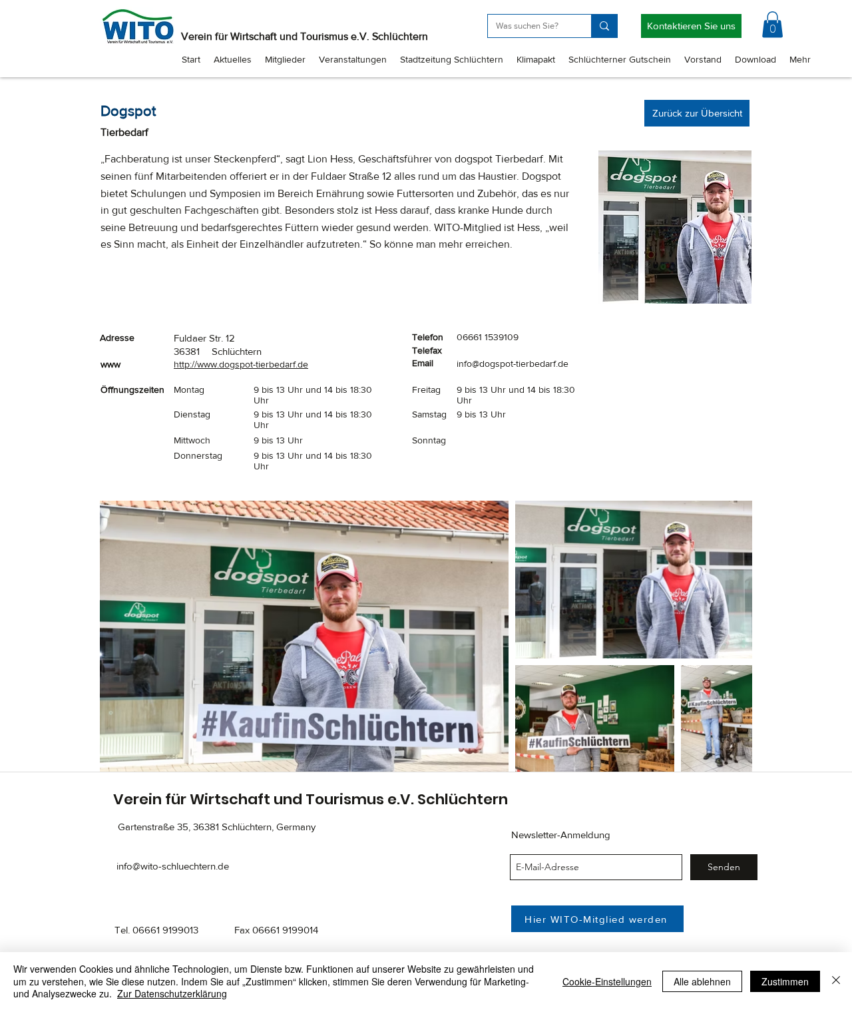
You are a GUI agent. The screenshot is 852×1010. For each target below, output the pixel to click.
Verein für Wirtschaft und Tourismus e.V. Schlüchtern (304, 36)
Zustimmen (785, 981)
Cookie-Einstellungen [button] (607, 981)
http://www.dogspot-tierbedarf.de (241, 364)
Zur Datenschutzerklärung (172, 993)
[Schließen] (836, 981)
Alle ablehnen (702, 981)
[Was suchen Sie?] (604, 26)
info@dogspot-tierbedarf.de (512, 363)
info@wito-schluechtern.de (172, 866)
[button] (772, 24)
